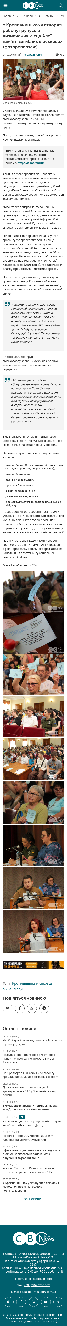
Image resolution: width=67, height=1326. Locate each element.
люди (18, 989)
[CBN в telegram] (58, 1302)
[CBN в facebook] (21, 1302)
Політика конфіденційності (33, 1279)
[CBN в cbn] (33, 1302)
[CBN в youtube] (46, 1302)
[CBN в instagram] (9, 1302)
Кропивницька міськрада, (33, 984)
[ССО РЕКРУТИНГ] (33, 965)
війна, (7, 989)
